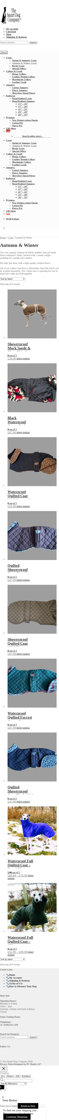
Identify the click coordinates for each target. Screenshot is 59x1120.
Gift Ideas (11, 128)
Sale (8, 131)
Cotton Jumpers (20, 87)
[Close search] (3, 1069)
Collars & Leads (14, 71)
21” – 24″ (23, 109)
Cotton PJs (17, 123)
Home (3, 237)
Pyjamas (10, 117)
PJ (2, 1076)
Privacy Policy (7, 1064)
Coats (9, 57)
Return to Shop (28, 1106)
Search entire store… (32, 136)
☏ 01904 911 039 (9, 1025)
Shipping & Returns (16, 37)
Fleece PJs (17, 125)
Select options (23, 358)
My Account (15, 977)
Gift (17, 1076)
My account (12, 29)
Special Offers (19, 68)
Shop (8, 34)
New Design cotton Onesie (25, 120)
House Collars (19, 74)
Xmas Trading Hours (10, 1017)
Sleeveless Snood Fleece (23, 93)
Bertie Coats (18, 66)
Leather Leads (19, 82)
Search (33, 42)
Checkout (11, 31)
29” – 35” (23, 114)
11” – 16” (23, 104)
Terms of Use (16, 983)
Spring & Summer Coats (24, 60)
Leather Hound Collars (23, 76)
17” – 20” (23, 106)
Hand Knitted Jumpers (23, 101)
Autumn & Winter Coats (24, 63)
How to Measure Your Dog (22, 986)
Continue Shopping (17, 1116)
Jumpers (10, 85)
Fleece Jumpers (20, 90)
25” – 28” (23, 112)
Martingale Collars (21, 79)
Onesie (10, 1076)
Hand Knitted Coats (22, 98)
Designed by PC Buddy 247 (27, 1064)
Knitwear (10, 95)
